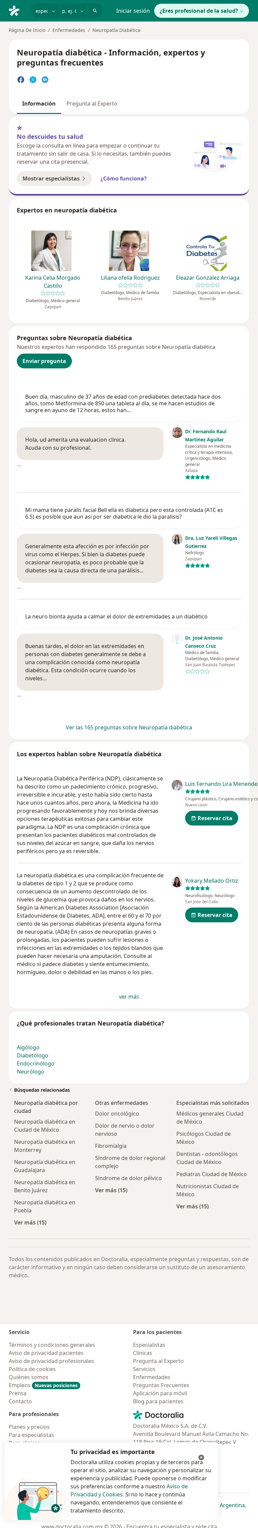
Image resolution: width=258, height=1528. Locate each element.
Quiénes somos (28, 1377)
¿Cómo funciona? (123, 178)
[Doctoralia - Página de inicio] (17, 10)
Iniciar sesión (133, 10)
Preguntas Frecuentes (161, 1385)
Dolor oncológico (117, 1113)
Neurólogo (30, 1071)
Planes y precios (29, 1427)
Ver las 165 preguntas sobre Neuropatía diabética (129, 727)
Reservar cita (215, 818)
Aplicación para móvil (160, 1393)
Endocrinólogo (35, 1063)
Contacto (20, 1401)
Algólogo (28, 1047)
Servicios (144, 1369)
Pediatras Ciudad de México (211, 1174)
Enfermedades (68, 30)
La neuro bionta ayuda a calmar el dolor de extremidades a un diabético (116, 616)
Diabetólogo (32, 1055)
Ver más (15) (30, 1222)
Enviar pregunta (44, 361)
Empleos (43, 1385)
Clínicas (142, 1353)
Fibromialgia (111, 1146)
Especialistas (149, 1345)
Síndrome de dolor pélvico (128, 1178)
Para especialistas (31, 1435)
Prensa (18, 1393)
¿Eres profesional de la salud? (199, 10)
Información (39, 103)
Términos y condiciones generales (52, 1345)
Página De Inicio (27, 30)
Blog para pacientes (158, 1401)
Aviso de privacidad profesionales (51, 1361)
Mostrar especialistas (51, 178)
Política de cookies (32, 1369)
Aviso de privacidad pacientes (46, 1353)
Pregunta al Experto (92, 103)
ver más (129, 996)
